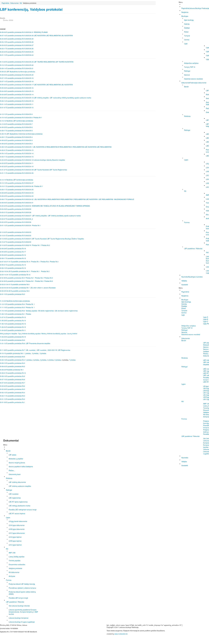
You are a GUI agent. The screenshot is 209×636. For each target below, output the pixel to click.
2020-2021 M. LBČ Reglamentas (59, 350)
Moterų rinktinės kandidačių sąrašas (53, 333)
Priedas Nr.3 (54, 261)
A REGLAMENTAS (51, 147)
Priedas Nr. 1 (30, 304)
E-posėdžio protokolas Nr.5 (15, 357)
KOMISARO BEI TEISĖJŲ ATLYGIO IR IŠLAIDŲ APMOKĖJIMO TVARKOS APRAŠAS (61, 206)
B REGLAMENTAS (64, 147)
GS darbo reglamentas (46, 311)
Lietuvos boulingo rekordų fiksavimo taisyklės (49, 160)
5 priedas (58, 360)
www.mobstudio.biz (121, 634)
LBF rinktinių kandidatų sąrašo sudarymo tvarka (64, 216)
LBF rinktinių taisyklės (41, 98)
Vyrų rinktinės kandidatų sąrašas (29, 333)
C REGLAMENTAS (77, 147)
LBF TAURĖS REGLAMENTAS (44, 62)
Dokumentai (14, 3)
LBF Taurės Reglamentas (58, 170)
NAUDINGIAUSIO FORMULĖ (124, 199)
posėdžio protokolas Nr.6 (14, 353)
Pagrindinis (5, 3)
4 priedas (50, 360)
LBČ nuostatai (41, 350)
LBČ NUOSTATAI (40, 35)
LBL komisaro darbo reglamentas (66, 311)
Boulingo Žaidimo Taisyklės (74, 239)
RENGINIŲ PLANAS (41, 32)
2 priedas (35, 353)
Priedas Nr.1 (36, 225)
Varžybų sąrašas (31, 311)
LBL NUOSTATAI (67, 35)
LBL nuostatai (30, 350)
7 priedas (72, 360)
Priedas (28, 314)
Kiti (21, 3)
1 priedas (27, 353)
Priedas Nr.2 (45, 245)
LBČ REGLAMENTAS (53, 35)
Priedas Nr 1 (37, 117)
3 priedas (43, 353)
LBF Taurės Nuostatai (41, 170)
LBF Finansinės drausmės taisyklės (38, 343)
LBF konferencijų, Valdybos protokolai (31, 9)
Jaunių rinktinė (72, 333)
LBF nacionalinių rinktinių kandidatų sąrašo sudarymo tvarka (70, 98)
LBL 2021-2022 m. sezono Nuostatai (43, 288)
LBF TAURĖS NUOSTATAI (64, 62)
